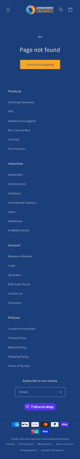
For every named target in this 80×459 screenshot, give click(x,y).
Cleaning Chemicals (21, 102)
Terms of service (64, 444)
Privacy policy (26, 444)
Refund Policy (17, 347)
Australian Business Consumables (37, 438)
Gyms (11, 212)
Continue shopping (40, 64)
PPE (10, 111)
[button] (8, 9)
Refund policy (45, 444)
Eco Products (17, 149)
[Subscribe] (60, 392)
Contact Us (15, 293)
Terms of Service (19, 366)
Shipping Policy (18, 356)
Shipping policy (29, 450)
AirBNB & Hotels (18, 230)
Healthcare (15, 221)
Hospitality (15, 174)
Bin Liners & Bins (19, 130)
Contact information (52, 450)
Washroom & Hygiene (22, 121)
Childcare (14, 193)
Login (12, 265)
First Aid (13, 139)
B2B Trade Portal (19, 284)
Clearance (14, 303)
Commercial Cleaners (22, 202)
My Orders (14, 275)
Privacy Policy (17, 338)
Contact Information (21, 328)
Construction (17, 184)
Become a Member (20, 256)
